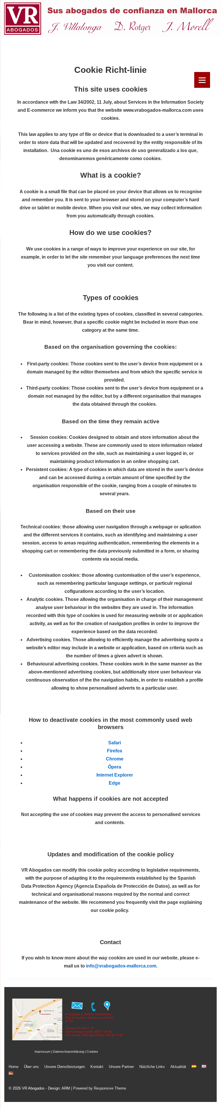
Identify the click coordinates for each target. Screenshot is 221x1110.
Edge (114, 783)
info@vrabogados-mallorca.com (121, 965)
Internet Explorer (114, 775)
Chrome (114, 758)
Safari (114, 742)
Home (13, 1067)
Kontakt (96, 1067)
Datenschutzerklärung (68, 1051)
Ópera (114, 766)
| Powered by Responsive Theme (98, 1088)
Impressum (42, 1051)
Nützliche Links (152, 1067)
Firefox (114, 750)
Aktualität (178, 1067)
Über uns (31, 1067)
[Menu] (202, 80)
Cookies (92, 1051)
